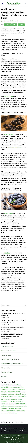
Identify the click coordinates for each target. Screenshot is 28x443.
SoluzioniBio (6, 21)
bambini (15, 389)
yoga (16, 413)
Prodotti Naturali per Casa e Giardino (12, 363)
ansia (13, 385)
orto (26, 403)
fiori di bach (9, 399)
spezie (23, 410)
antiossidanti (6, 387)
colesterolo (23, 392)
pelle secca (5, 406)
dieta (9, 396)
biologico (4, 392)
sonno (18, 410)
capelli (9, 392)
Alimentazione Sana (16, 21)
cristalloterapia (5, 394)
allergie (3, 385)
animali (9, 385)
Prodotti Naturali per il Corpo (10, 359)
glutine (15, 399)
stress (15, 24)
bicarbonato (21, 389)
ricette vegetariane (14, 408)
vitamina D (17, 147)
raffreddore (16, 406)
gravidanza (20, 399)
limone (3, 404)
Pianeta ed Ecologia (7, 372)
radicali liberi (11, 406)
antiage (18, 385)
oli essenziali (20, 404)
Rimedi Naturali (6, 355)
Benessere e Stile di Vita (8, 351)
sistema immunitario (9, 410)
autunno (8, 389)
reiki (20, 406)
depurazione (15, 394)
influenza (3, 401)
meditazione (13, 403)
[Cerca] (25, 3)
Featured (3, 376)
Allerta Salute (5, 368)
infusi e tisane (12, 401)
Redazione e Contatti (7, 422)
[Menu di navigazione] (2, 3)
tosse (6, 413)
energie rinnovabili (15, 396)
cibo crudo (8, 24)
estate (21, 396)
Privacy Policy (19, 422)
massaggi (8, 403)
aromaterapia (14, 387)
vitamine (21, 24)
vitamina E (10, 147)
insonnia (20, 401)
